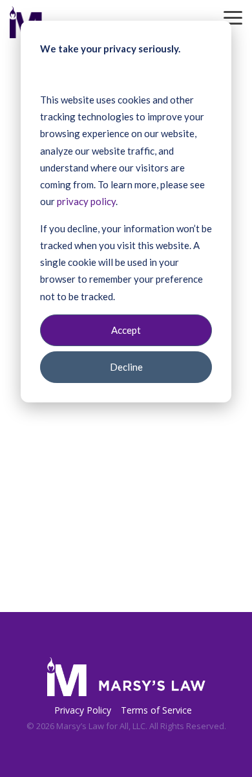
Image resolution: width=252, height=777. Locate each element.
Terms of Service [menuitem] (156, 710)
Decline (126, 367)
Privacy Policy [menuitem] (82, 710)
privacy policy (86, 201)
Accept (126, 330)
